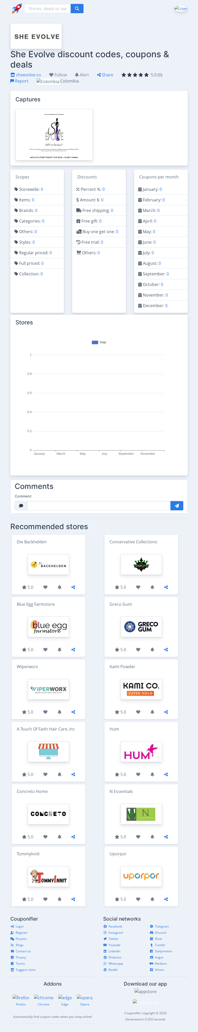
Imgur (159, 957)
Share (107, 75)
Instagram (116, 932)
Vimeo (159, 970)
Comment (23, 496)
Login (19, 926)
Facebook (115, 926)
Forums (21, 939)
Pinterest (115, 957)
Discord (160, 932)
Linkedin (114, 951)
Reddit (113, 970)
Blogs (20, 945)
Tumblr (160, 945)
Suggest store (26, 970)
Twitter (114, 939)
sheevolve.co (28, 75)
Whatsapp (116, 963)
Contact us (23, 951)
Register (22, 932)
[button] (180, 8)
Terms (20, 963)
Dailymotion (163, 951)
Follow (60, 75)
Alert (84, 75)
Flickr (158, 939)
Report (21, 81)
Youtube (114, 945)
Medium (161, 963)
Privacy (21, 957)
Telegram (162, 926)
